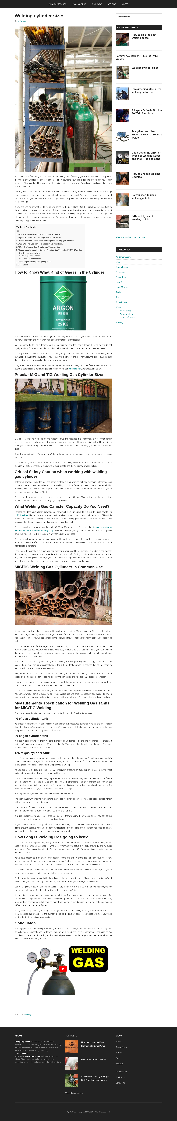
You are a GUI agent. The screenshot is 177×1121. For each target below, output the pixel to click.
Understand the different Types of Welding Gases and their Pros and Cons (146, 155)
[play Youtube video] (63, 968)
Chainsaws (120, 272)
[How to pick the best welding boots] (122, 40)
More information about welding (130, 237)
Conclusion (23, 265)
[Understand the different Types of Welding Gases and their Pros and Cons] (122, 158)
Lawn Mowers (122, 287)
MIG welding (22, 515)
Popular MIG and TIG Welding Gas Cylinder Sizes (39, 238)
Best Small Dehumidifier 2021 (95, 1059)
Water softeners (127, 317)
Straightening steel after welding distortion (146, 90)
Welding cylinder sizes (145, 67)
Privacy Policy (121, 1072)
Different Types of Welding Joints (142, 218)
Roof (118, 297)
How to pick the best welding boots (144, 36)
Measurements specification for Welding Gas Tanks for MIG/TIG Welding (50, 250)
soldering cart (75, 369)
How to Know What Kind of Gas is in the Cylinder (39, 234)
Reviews (119, 292)
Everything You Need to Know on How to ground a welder (147, 134)
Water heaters (126, 314)
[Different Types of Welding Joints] (122, 222)
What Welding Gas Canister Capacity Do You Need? (40, 244)
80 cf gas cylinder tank (31, 256)
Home (118, 1042)
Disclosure (120, 1077)
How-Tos (120, 282)
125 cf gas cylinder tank (31, 259)
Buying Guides (122, 267)
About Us (119, 1064)
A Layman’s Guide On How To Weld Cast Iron (147, 112)
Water (118, 307)
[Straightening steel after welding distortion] (122, 94)
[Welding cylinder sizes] (122, 73)
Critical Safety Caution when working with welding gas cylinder (46, 241)
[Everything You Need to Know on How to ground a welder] (122, 137)
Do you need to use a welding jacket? (144, 196)
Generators (121, 277)
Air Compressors (123, 257)
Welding (27, 1014)
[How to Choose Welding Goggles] (122, 179)
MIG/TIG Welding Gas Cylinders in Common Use (39, 247)
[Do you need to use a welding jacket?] (122, 200)
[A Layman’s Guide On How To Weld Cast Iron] (122, 116)
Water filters (125, 311)
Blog (118, 262)
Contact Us (120, 1083)
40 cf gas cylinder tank (31, 253)
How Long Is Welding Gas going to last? (35, 262)
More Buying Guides (74, 1093)
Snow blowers (122, 302)
